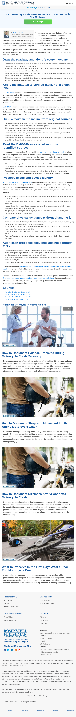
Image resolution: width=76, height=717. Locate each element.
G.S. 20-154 (7, 107)
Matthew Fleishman (19, 33)
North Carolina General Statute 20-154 (17, 292)
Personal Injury (10, 597)
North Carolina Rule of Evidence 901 (17, 182)
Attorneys (43, 617)
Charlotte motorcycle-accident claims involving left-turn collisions (28, 278)
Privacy (55, 711)
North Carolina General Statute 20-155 (17, 294)
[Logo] (18, 3)
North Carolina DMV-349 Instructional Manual (20, 297)
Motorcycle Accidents (47, 603)
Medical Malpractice (13, 613)
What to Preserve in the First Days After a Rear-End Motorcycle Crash (35, 568)
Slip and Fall (8, 600)
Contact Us (43, 623)
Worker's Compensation (11, 607)
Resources (24, 711)
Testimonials (44, 620)
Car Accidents (46, 597)
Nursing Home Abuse (11, 620)
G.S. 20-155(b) (9, 93)
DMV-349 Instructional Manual (52, 152)
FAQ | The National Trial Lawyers (38, 696)
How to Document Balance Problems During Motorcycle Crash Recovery (33, 354)
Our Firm (44, 613)
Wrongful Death (9, 617)
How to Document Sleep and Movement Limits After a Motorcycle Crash (35, 425)
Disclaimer (70, 711)
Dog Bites (7, 603)
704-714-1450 (44, 8)
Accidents (40, 711)
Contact (9, 711)
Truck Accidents (45, 600)
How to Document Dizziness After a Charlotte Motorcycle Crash (34, 495)
